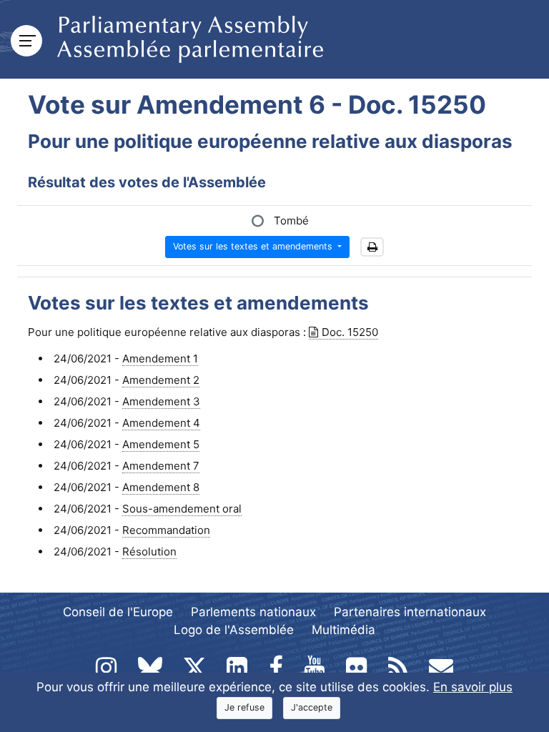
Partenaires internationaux (410, 612)
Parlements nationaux (253, 612)
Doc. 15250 (350, 332)
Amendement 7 (160, 466)
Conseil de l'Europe (118, 612)
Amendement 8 (160, 487)
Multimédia (343, 630)
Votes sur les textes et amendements (254, 246)
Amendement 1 (160, 358)
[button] (372, 247)
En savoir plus (473, 687)
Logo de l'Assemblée (234, 630)
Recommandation (166, 530)
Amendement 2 (160, 380)
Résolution (149, 551)
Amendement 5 (160, 444)
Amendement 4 (161, 423)
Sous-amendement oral (182, 508)
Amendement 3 (161, 401)
